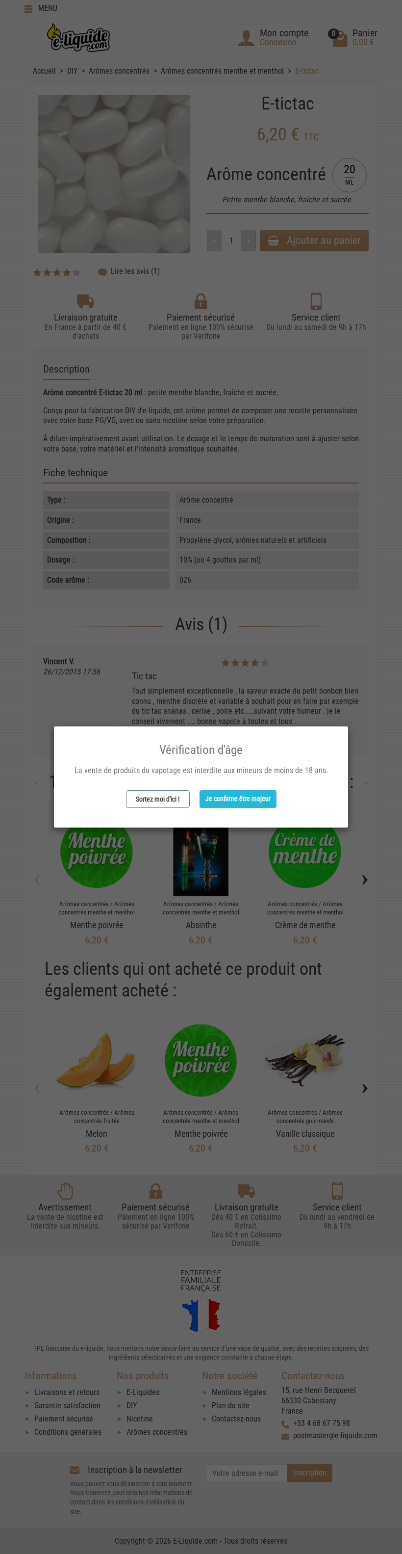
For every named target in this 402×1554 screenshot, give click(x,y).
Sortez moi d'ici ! (157, 799)
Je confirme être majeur (238, 799)
